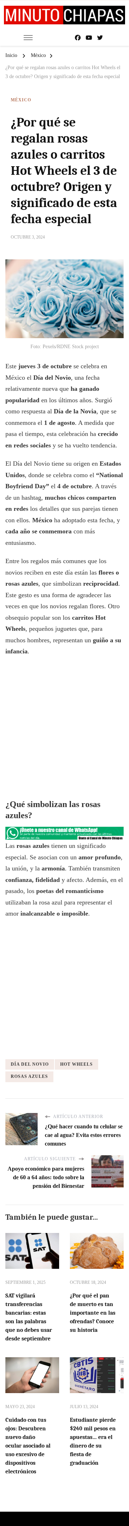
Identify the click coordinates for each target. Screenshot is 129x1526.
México (21, 99)
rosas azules (29, 1076)
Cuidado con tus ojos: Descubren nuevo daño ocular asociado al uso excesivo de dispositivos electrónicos (28, 1446)
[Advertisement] (64, 728)
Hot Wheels (76, 1064)
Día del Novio (30, 1064)
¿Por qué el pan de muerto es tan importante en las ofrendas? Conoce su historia (92, 1312)
